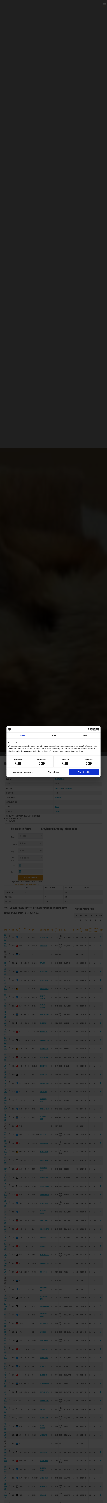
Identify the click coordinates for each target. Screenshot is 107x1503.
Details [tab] (53, 735)
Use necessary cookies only (23, 772)
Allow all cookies (84, 772)
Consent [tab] (22, 735)
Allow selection (53, 772)
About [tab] (85, 735)
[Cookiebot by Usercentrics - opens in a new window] (90, 729)
